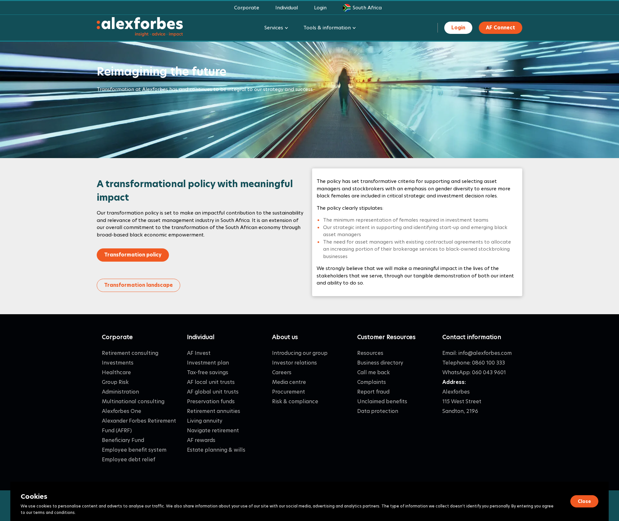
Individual (286, 7)
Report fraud (373, 392)
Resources (370, 353)
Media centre (289, 382)
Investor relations (294, 362)
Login (320, 7)
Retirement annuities (213, 411)
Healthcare (116, 372)
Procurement (288, 392)
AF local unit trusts (211, 382)
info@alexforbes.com (485, 353)
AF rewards (201, 440)
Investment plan (208, 362)
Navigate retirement (213, 430)
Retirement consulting (130, 353)
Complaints (371, 382)
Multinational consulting (133, 401)
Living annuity (204, 421)
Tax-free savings (207, 372)
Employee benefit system (134, 450)
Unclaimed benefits (382, 401)
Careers (281, 372)
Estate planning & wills (216, 450)
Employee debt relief (128, 459)
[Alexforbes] (140, 28)
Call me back (373, 372)
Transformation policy (133, 254)
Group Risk (115, 382)
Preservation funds (211, 401)
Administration (120, 392)
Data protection (377, 411)
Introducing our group (300, 353)
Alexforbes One (121, 411)
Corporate (246, 7)
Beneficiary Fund (123, 440)
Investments (117, 362)
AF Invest (199, 353)
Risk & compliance (295, 401)
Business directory (380, 362)
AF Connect (500, 27)
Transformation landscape (138, 285)
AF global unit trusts (213, 392)
